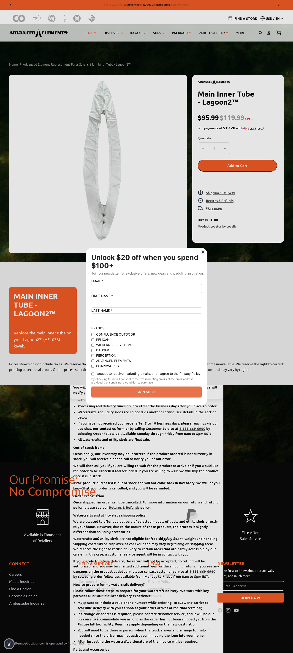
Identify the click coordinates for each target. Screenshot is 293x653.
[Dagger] (64, 18)
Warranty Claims (92, 624)
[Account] (269, 33)
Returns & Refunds (219, 200)
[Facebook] (220, 610)
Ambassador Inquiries (26, 603)
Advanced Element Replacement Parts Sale (54, 64)
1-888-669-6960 (192, 428)
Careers (15, 574)
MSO (83, 632)
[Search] (260, 33)
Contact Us (87, 574)
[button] (231, 128)
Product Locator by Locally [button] (217, 226)
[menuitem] (240, 33)
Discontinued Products (97, 588)
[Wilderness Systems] (52, 18)
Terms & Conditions (164, 574)
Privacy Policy (159, 581)
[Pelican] (37, 18)
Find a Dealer (20, 588)
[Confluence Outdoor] (19, 18)
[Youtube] (236, 610)
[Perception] (77, 18)
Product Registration (95, 595)
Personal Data (159, 588)
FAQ (82, 603)
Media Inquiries (21, 581)
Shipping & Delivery (220, 192)
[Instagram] (228, 610)
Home (13, 64)
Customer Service (93, 581)
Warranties (214, 208)
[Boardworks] (92, 18)
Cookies (154, 595)
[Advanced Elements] (38, 33)
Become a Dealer (23, 595)
